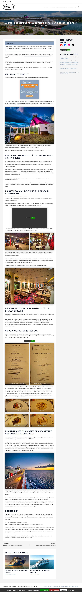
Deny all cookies (55, 590)
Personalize (63, 590)
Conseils (52, 7)
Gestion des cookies (73, 586)
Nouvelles (41, 20)
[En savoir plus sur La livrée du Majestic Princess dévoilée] (17, 561)
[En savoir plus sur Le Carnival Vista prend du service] (42, 561)
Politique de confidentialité (54, 586)
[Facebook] (10, 1)
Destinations (72, 7)
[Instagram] (5, 1)
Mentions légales (64, 586)
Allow (33, 217)
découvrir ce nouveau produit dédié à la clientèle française (36, 56)
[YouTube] (3, 1)
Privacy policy (71, 590)
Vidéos (46, 7)
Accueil (45, 586)
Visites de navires (62, 7)
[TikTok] (7, 1)
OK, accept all (44, 590)
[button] (78, 7)
